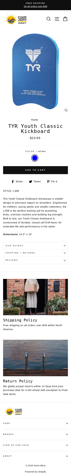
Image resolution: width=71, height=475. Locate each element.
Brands (8, 434)
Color (35, 151)
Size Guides (14, 246)
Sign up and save (16, 445)
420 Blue (35, 158)
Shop (7, 423)
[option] (35, 5)
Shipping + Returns (20, 253)
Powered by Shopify (35, 471)
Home (34, 119)
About (7, 456)
